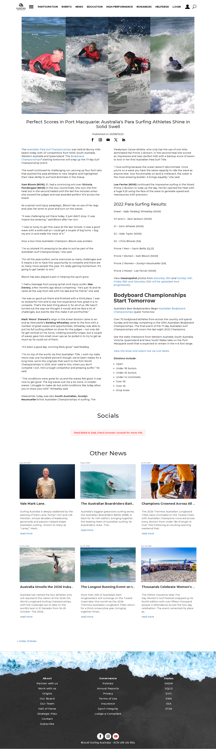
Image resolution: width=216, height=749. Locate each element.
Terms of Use (108, 698)
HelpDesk (162, 6)
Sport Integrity (108, 708)
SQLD (169, 688)
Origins (47, 693)
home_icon (21, 6)
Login (177, 6)
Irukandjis (144, 6)
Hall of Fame (47, 708)
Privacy (108, 693)
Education (95, 6)
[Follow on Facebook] (92, 140)
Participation (48, 6)
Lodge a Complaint (108, 713)
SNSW (169, 683)
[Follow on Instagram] (100, 140)
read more (26, 533)
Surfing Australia (100, 742)
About (47, 678)
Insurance (108, 703)
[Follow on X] (116, 140)
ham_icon (31, 6)
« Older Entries (26, 641)
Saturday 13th (162, 278)
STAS (168, 708)
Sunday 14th (184, 278)
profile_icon (187, 6)
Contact (47, 718)
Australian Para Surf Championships (49, 149)
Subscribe (47, 723)
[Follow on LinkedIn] (123, 140)
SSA (168, 703)
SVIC (169, 693)
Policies (108, 683)
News (79, 6)
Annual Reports (108, 688)
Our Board (47, 698)
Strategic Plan (47, 713)
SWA (169, 698)
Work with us (47, 688)
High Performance (119, 6)
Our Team (47, 703)
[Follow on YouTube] (108, 140)
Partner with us (47, 683)
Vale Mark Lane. (32, 504)
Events (67, 6)
